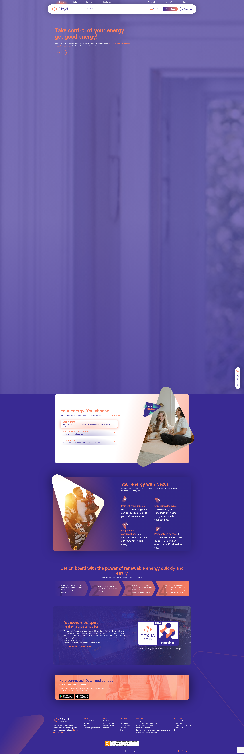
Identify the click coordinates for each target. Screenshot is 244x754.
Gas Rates (87, 723)
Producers (107, 2)
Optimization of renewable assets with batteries (153, 730)
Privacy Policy (120, 751)
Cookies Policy (131, 751)
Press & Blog (152, 2)
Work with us (178, 728)
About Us (169, 2)
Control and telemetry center (146, 723)
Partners (106, 728)
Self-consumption (109, 723)
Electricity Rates (89, 721)
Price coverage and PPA (144, 725)
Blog (175, 730)
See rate (60, 52)
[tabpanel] (122, 309)
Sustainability (179, 721)
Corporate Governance (182, 725)
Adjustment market (143, 728)
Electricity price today (92, 728)
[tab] (89, 424)
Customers (188, 9)
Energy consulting (142, 721)
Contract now (170, 9)
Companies (90, 2)
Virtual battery (90, 9)
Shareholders (178, 723)
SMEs (75, 2)
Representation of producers (146, 732)
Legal (112, 751)
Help (100, 9)
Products (106, 721)
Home (61, 2)
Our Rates (78, 9)
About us (178, 719)
